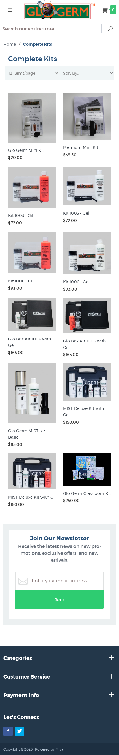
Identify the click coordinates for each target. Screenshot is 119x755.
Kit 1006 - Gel (76, 281)
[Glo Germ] (59, 9)
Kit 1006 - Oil (21, 280)
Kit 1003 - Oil (20, 215)
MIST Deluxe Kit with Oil (32, 497)
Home (9, 44)
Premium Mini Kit (80, 147)
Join (59, 599)
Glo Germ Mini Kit (26, 150)
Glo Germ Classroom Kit (87, 493)
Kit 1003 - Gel (76, 213)
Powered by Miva (49, 749)
